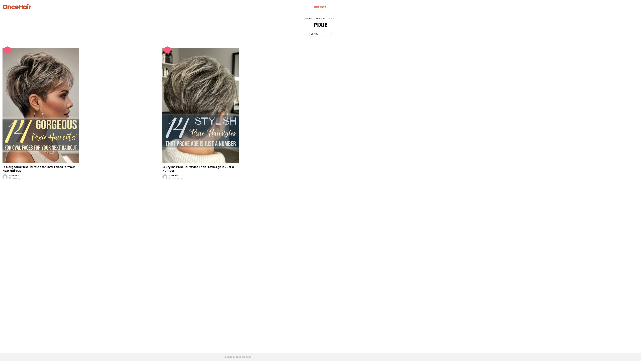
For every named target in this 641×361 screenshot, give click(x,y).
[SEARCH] (625, 7)
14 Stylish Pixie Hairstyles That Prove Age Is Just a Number (198, 169)
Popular (7, 49)
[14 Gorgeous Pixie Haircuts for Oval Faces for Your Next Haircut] (41, 105)
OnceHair (17, 7)
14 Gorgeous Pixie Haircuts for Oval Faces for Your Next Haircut (39, 169)
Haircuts (320, 7)
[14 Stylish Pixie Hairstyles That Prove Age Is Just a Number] (200, 105)
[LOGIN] (636, 7)
